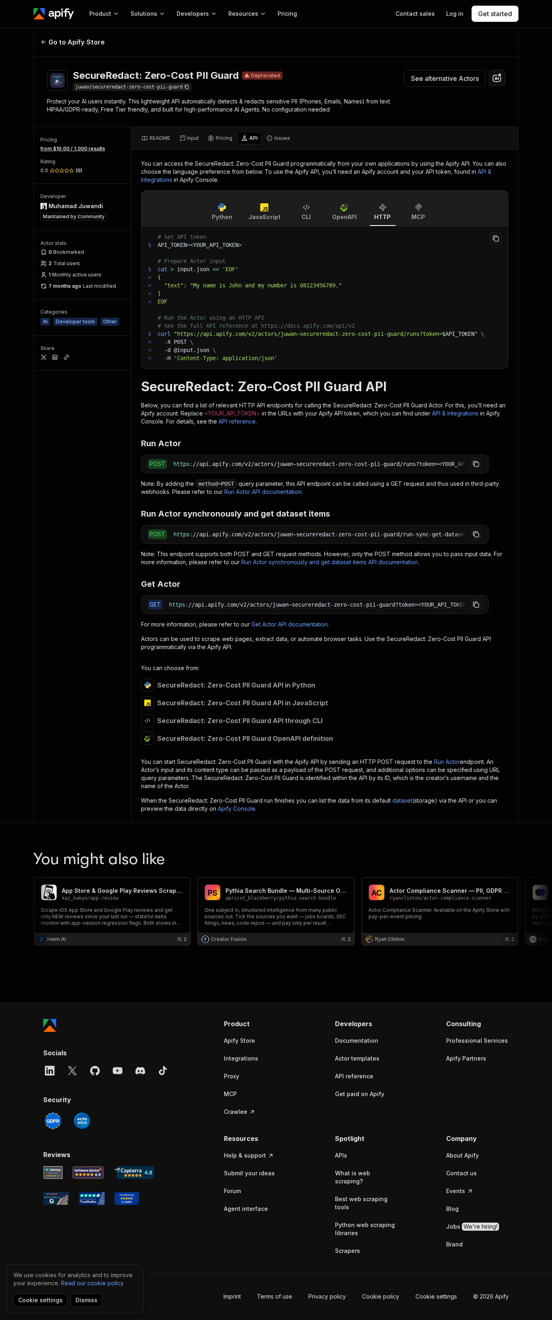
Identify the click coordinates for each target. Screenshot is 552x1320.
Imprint (232, 1296)
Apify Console (236, 808)
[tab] (156, 138)
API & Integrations (455, 413)
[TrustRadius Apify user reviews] (92, 1198)
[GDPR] (53, 1120)
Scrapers (347, 1250)
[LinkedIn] (49, 1070)
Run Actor (447, 761)
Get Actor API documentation (289, 624)
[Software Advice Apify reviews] (88, 1172)
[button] (255, 1024)
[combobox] (497, 78)
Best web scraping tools (361, 1203)
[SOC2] (82, 1120)
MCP (230, 1093)
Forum (232, 1190)
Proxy (231, 1076)
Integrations (241, 1058)
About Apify (462, 1155)
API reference (237, 421)
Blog (452, 1208)
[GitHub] (94, 1070)
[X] (72, 1070)
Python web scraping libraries (365, 1228)
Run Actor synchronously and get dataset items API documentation (329, 562)
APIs (341, 1155)
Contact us (461, 1173)
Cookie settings (436, 1296)
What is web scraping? (352, 1177)
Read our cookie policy (92, 1283)
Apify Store (239, 1040)
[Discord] (140, 1070)
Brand (454, 1244)
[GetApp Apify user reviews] (53, 1172)
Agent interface (246, 1208)
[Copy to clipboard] (495, 238)
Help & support (245, 1155)
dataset (402, 800)
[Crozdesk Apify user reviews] (126, 1198)
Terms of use (274, 1296)
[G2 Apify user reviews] (56, 1198)
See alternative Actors (445, 78)
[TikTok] (162, 1070)
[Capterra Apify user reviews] (134, 1172)
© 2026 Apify (491, 1296)
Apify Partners (466, 1058)
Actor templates (357, 1058)
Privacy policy (327, 1296)
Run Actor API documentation (262, 491)
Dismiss (86, 1300)
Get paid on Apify (359, 1093)
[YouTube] (117, 1070)
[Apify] (54, 13)
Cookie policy (380, 1296)
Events (455, 1190)
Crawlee (235, 1111)
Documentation (356, 1040)
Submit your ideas (249, 1173)
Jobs (471, 1226)
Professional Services (477, 1040)
